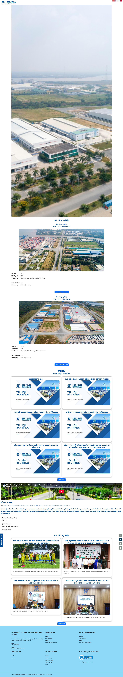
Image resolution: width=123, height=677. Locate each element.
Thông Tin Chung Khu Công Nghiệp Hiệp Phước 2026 (87, 412)
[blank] (95, 657)
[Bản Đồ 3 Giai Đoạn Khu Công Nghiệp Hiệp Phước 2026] (86, 392)
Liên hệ (46, 664)
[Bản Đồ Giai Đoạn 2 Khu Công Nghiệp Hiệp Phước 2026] (36, 425)
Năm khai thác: (15, 283)
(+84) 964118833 (48, 638)
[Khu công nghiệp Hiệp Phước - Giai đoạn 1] (61, 250)
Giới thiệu (47, 655)
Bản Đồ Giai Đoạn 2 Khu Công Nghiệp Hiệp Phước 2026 (36, 412)
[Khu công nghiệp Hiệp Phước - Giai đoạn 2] (61, 322)
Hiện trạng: (14, 285)
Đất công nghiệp (48, 658)
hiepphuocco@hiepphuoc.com (17, 648)
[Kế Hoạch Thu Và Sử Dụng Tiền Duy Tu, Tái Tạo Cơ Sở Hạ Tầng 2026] (36, 461)
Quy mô (13, 273)
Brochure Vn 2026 (36, 379)
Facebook (13, 655)
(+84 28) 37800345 (15, 644)
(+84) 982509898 (82, 638)
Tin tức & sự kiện (48, 662)
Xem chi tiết (61, 479)
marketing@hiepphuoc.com (51, 642)
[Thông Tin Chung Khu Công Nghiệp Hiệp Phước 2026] (86, 425)
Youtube (13, 658)
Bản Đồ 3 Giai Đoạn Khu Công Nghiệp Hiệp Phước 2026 (87, 379)
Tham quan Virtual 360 (61, 292)
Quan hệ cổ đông (49, 660)
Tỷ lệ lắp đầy (14, 276)
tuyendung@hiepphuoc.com (85, 642)
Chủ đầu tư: (14, 278)
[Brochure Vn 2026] (36, 392)
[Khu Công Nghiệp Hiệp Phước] (9, 2)
